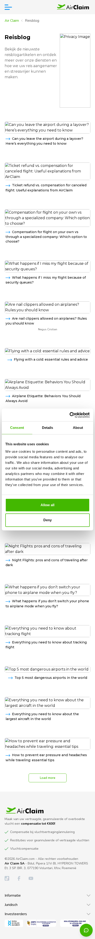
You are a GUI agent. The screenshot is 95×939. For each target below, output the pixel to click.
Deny (47, 520)
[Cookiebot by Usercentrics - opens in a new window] (69, 415)
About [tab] (78, 428)
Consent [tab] (17, 428)
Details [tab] (47, 428)
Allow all (48, 505)
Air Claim (12, 20)
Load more (47, 778)
